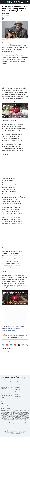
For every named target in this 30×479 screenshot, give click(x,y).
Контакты (3, 401)
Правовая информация (6, 395)
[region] (15, 76)
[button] (2, 2)
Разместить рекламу (6, 408)
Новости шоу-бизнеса (7, 351)
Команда (3, 403)
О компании (4, 384)
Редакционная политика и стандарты (7, 388)
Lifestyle (17, 398)
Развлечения (18, 396)
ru (23, 378)
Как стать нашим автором (7, 390)
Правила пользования (6, 393)
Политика (17, 389)
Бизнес (16, 391)
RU (28, 2)
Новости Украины (19, 384)
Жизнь (16, 394)
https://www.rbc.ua (11, 414)
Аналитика (17, 387)
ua (26, 378)
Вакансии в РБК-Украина (7, 405)
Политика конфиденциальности (6, 398)
